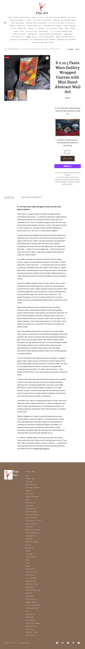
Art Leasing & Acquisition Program (42, 39)
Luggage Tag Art (31, 37)
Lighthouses (67, 34)
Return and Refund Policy (65, 37)
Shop (9, 17)
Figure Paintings (70, 25)
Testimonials (32, 34)
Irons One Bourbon (17, 23)
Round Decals (43, 31)
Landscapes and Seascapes (52, 25)
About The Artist (38, 17)
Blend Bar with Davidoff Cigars (64, 20)
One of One (72, 17)
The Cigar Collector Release (56, 17)
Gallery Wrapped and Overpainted (70, 179)
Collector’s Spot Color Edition (43, 42)
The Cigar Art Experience (42, 20)
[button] (47, 58)
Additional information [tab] (31, 197)
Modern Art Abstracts (17, 25)
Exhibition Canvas (19, 34)
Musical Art (22, 28)
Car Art (13, 28)
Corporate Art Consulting (19, 39)
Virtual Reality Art (34, 25)
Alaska (72, 28)
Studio (29, 20)
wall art (71, 184)
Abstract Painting (64, 177)
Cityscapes (40, 28)
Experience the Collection (66, 39)
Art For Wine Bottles (46, 37)
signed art (65, 184)
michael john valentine (61, 182)
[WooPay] (67, 166)
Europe (31, 28)
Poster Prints (19, 31)
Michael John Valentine (21, 17)
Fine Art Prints (31, 31)
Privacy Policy (24, 643)
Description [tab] (9, 197)
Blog (66, 28)
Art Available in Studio (54, 28)
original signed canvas (74, 182)
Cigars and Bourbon (16, 20)
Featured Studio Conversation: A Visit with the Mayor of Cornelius (50, 23)
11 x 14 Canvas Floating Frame (61, 31)
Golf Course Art (17, 37)
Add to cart (67, 158)
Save (8, 57)
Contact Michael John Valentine (50, 34)
